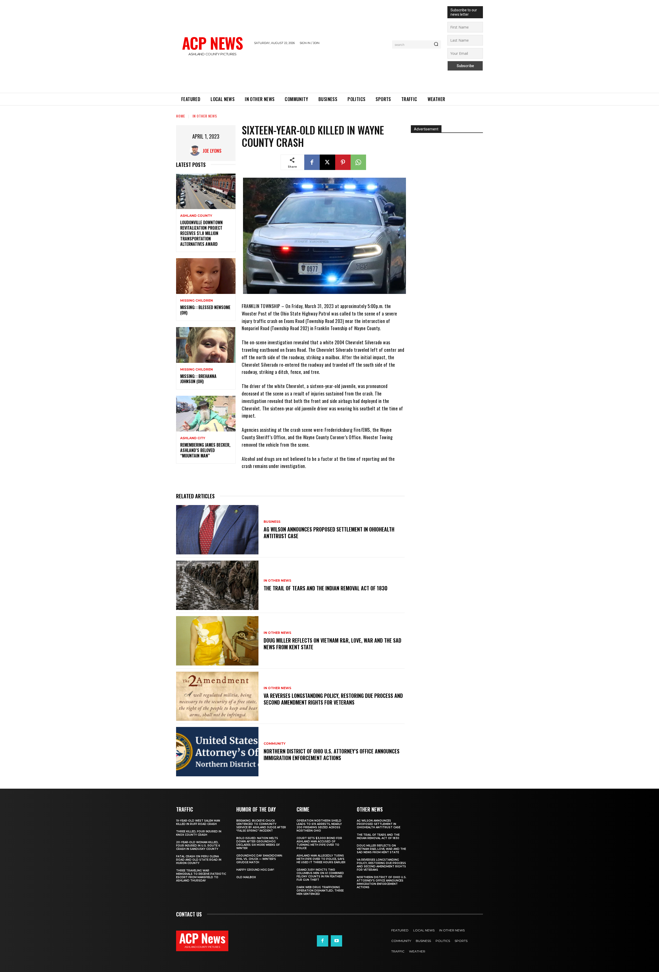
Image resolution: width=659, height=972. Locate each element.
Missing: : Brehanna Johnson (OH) (198, 379)
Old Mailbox (246, 877)
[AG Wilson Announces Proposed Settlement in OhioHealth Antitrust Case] (217, 529)
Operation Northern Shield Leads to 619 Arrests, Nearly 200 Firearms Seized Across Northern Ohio (319, 825)
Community (274, 743)
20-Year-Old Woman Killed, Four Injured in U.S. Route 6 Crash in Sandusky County (198, 846)
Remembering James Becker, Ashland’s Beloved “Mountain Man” (205, 450)
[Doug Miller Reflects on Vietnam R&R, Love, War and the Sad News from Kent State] (217, 640)
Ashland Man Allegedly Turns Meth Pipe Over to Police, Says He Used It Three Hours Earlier (321, 859)
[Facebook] (312, 162)
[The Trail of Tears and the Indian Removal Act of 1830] (217, 585)
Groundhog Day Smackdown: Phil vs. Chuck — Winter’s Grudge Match (259, 859)
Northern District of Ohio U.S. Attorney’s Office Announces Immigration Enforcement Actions (332, 754)
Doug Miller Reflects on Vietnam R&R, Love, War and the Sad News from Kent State (332, 643)
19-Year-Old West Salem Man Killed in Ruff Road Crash (198, 822)
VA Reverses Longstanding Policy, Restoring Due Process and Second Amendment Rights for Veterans (333, 699)
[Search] (436, 44)
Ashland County (196, 215)
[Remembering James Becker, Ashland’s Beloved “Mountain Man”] (206, 413)
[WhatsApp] (358, 162)
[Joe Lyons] (196, 151)
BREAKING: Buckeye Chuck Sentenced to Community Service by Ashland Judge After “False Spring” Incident (261, 825)
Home (180, 116)
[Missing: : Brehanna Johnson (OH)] (206, 345)
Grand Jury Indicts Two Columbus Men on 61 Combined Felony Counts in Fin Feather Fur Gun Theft (320, 874)
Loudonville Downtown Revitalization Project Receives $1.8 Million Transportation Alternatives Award (201, 233)
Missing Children (196, 300)
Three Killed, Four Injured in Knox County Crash (198, 833)
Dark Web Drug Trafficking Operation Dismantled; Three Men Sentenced (320, 891)
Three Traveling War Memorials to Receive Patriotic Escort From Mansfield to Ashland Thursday (201, 875)
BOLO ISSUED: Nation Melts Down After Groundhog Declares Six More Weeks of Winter (258, 843)
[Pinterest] (343, 162)
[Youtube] (336, 941)
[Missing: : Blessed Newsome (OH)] (206, 276)
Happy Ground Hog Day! (255, 869)
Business (272, 521)
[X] (327, 162)
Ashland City (192, 438)
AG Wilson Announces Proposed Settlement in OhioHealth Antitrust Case (329, 532)
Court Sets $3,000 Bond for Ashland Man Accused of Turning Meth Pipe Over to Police (319, 843)
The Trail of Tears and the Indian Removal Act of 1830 (325, 588)
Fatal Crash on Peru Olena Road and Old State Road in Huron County (198, 860)
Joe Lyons (212, 150)
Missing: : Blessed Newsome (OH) (205, 310)
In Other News (205, 116)
